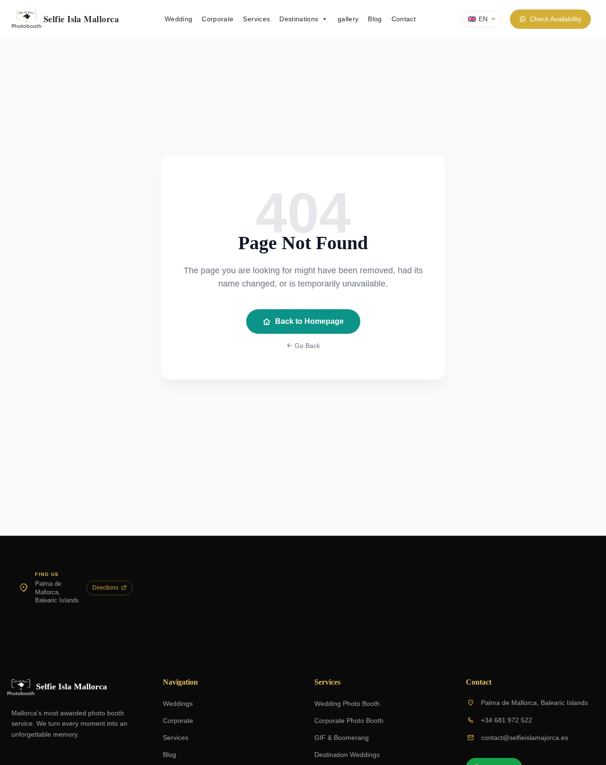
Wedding (178, 19)
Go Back (306, 345)
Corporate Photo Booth (348, 720)
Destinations (298, 19)
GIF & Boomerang (341, 737)
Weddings (178, 703)
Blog (375, 19)
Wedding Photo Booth (347, 703)
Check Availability (555, 19)
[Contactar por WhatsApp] (576, 735)
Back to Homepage (309, 321)
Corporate (217, 19)
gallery (348, 19)
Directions (105, 587)
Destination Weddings (347, 754)
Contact (404, 19)
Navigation (180, 682)
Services (256, 19)
